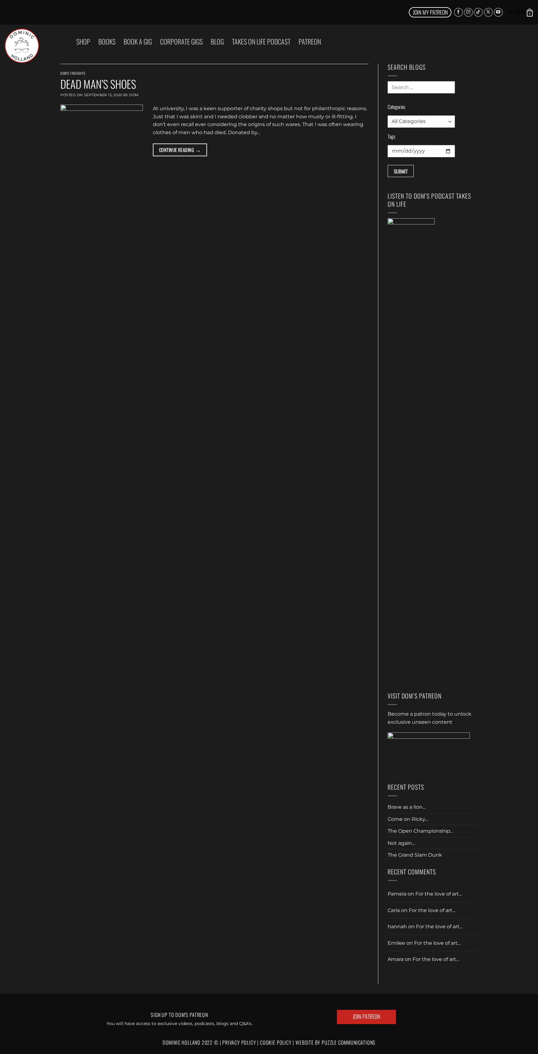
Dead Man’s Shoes (98, 84)
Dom (134, 95)
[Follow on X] (488, 12)
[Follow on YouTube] (498, 12)
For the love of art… (438, 894)
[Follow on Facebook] (458, 12)
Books (107, 41)
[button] (520, 12)
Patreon (310, 41)
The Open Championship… (420, 831)
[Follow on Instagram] (468, 12)
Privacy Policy (239, 1042)
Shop (83, 41)
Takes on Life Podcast (261, 41)
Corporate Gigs (181, 41)
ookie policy (278, 1042)
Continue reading (180, 149)
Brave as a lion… (407, 807)
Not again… (401, 843)
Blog (217, 41)
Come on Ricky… (408, 819)
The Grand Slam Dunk (415, 855)
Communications (348, 1042)
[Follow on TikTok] (478, 12)
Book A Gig (138, 41)
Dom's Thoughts (72, 73)
